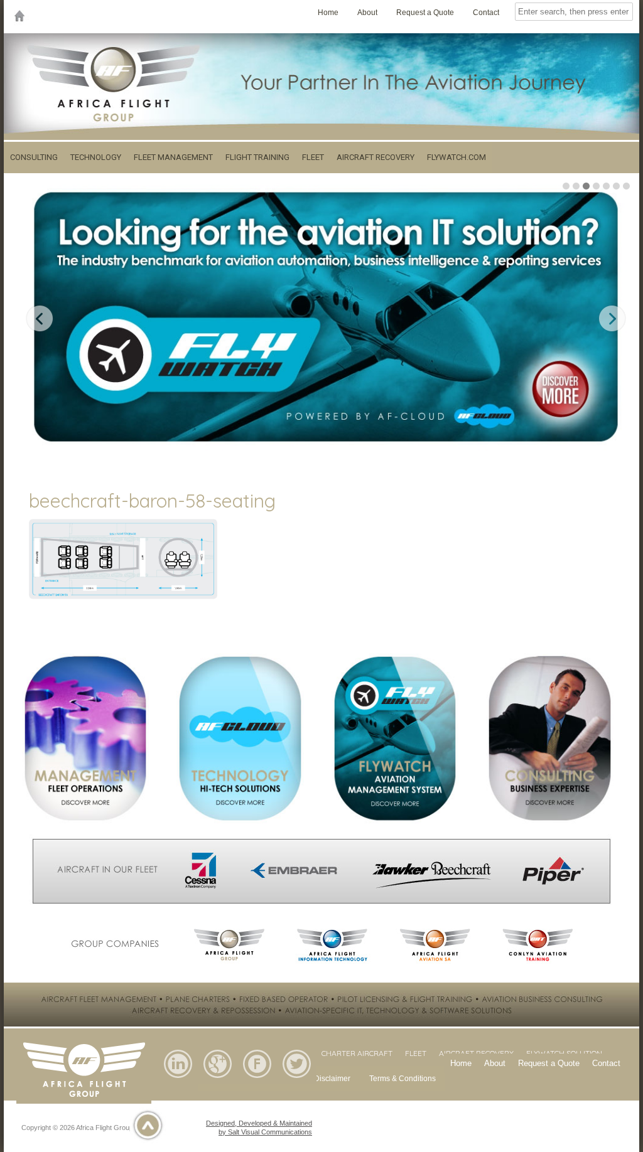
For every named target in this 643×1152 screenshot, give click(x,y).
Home (328, 12)
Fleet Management (173, 157)
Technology (95, 157)
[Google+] (217, 1081)
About (367, 12)
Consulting (34, 157)
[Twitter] (296, 1081)
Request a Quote (425, 12)
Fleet (313, 157)
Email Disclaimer (321, 1078)
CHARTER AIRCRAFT (357, 1053)
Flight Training (257, 157)
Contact (486, 12)
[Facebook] (257, 1081)
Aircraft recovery (375, 157)
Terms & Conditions (402, 1078)
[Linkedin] (178, 1081)
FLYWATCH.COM (456, 157)
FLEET (415, 1053)
